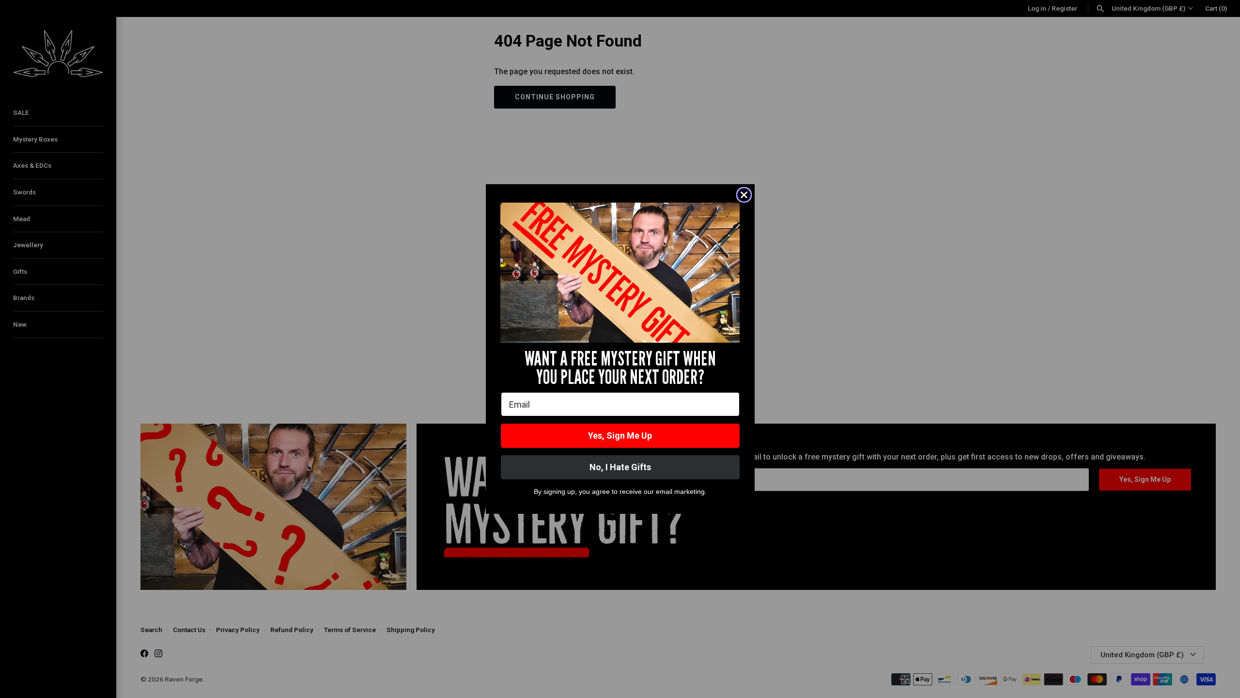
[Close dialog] (744, 195)
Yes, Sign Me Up (620, 435)
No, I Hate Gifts (620, 467)
